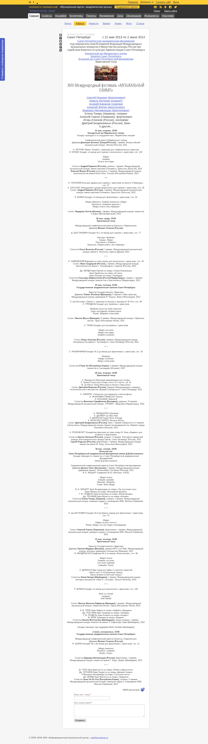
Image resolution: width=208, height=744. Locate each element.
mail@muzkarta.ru (99, 737)
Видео (106, 23)
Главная (34, 15)
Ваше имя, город (82, 694)
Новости (93, 23)
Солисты (47, 15)
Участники (168, 15)
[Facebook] (60, 38)
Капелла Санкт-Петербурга (106, 56)
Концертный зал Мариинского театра (106, 53)
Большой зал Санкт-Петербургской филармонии (106, 59)
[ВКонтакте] (60, 35)
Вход (176, 2)
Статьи (140, 23)
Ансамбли (60, 15)
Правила (133, 2)
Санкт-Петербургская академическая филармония (106, 41)
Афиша (80, 23)
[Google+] (60, 47)
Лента (67, 23)
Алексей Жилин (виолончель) (106, 107)
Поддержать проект (127, 7)
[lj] (60, 50)
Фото (129, 23)
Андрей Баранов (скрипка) (106, 104)
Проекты (91, 15)
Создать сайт (163, 2)
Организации (133, 15)
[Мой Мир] (60, 44)
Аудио (118, 23)
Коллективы (76, 15)
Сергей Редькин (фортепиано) (106, 97)
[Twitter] (60, 41)
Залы (120, 15)
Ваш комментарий (83, 703)
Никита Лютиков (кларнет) (106, 100)
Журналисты (151, 15)
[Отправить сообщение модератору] (2, 59)
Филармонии (106, 15)
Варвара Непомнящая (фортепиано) (106, 110)
